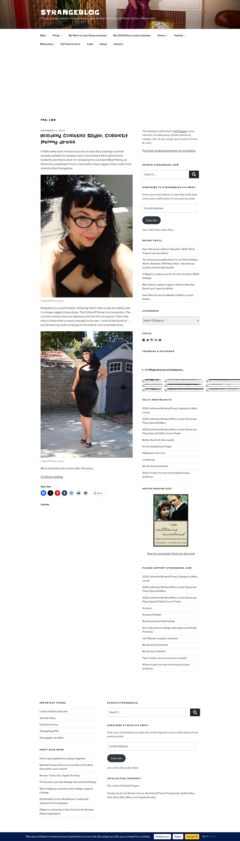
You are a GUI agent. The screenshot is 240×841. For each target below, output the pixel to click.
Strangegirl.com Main (52, 737)
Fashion (178, 35)
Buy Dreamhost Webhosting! (158, 621)
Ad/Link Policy (48, 718)
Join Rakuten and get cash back (160, 638)
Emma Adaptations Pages (157, 446)
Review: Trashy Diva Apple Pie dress (60, 775)
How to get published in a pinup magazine (63, 758)
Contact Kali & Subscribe (54, 711)
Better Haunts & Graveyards (158, 439)
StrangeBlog (70, 12)
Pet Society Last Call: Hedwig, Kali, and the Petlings (68, 781)
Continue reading (52, 476)
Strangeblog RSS (49, 731)
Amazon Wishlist (151, 614)
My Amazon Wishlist (153, 651)
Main (43, 35)
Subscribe (151, 220)
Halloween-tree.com (153, 452)
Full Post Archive (70, 43)
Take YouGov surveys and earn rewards (164, 657)
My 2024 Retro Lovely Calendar (132, 35)
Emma (161, 35)
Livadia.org (148, 459)
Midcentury (47, 43)
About (103, 43)
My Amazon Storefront (155, 466)
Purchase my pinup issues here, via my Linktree (168, 150)
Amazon (147, 608)
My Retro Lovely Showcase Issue (88, 35)
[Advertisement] (120, 76)
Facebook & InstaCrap (158, 351)
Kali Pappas (180, 131)
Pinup (56, 35)
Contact (118, 43)
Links (90, 43)
